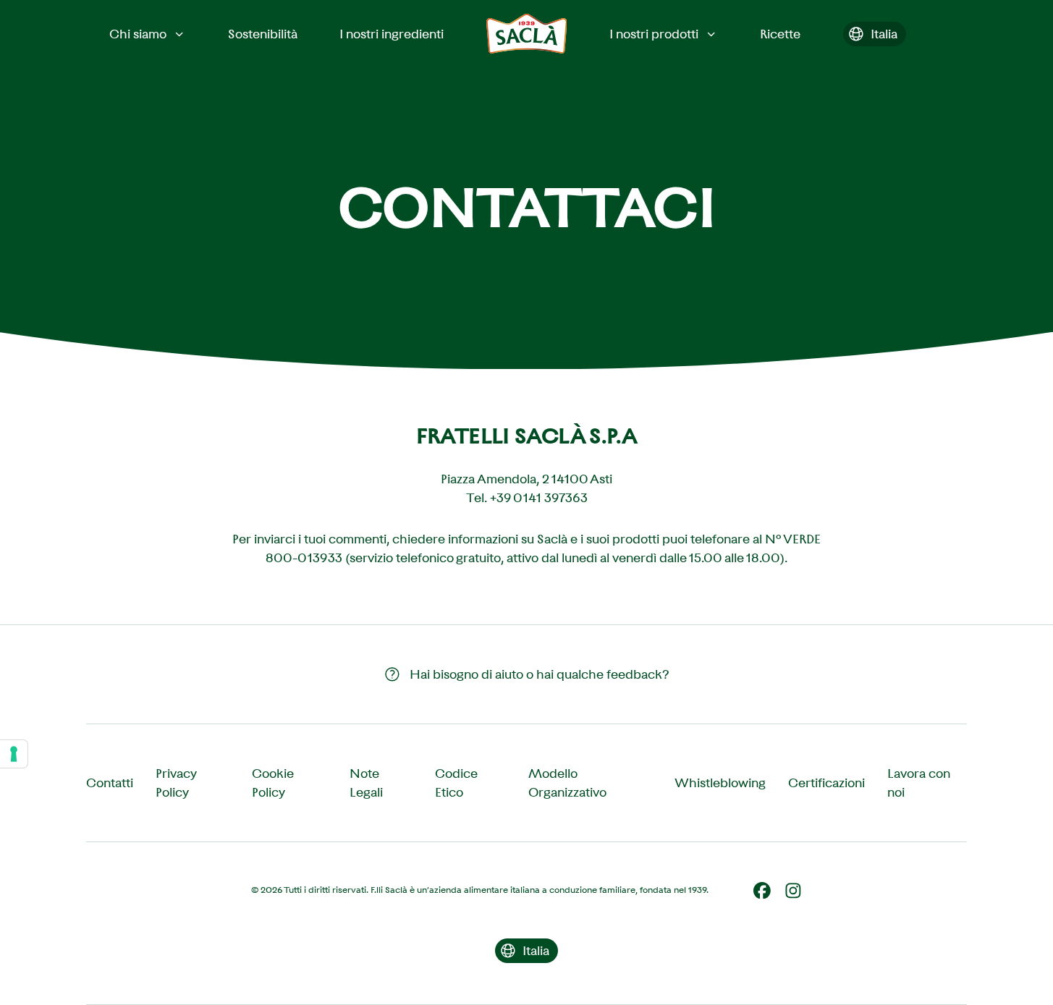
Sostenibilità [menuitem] (262, 34)
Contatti (109, 783)
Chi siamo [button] (137, 34)
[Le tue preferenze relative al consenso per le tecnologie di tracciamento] (14, 754)
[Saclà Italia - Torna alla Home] (526, 34)
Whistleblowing (720, 783)
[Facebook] (762, 890)
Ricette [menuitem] (780, 34)
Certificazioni (826, 783)
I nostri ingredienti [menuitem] (391, 34)
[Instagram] (793, 890)
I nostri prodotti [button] (653, 34)
